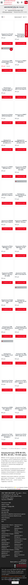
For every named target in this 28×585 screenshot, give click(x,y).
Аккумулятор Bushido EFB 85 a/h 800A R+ (21, 195)
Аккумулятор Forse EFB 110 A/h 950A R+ (20, 88)
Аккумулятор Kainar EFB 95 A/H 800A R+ (7, 115)
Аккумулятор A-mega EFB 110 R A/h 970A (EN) (7, 301)
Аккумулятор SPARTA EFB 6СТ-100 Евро (21, 221)
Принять (15, 582)
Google (19, 489)
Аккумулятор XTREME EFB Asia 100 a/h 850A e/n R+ (21, 141)
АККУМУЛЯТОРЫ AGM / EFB (15, 10)
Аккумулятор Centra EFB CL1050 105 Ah (20, 434)
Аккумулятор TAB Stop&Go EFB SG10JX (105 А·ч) (21, 328)
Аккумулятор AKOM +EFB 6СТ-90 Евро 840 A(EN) (20, 168)
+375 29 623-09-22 (21, 565)
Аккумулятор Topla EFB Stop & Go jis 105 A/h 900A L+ (7, 435)
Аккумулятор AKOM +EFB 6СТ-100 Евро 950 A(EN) (7, 274)
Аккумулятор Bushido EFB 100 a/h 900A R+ (20, 301)
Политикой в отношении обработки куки (12, 576)
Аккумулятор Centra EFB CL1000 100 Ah (7, 381)
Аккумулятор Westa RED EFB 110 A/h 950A (7, 247)
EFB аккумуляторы (7, 12)
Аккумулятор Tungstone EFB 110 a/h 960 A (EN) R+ (7, 89)
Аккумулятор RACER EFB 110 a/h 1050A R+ (7, 221)
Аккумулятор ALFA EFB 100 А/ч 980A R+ (7, 194)
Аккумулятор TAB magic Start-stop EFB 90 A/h (20, 355)
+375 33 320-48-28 (21, 567)
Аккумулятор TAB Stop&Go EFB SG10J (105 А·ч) (7, 328)
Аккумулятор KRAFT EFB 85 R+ (20, 61)
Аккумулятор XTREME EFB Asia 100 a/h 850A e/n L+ (7, 141)
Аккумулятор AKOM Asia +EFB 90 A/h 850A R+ (7, 409)
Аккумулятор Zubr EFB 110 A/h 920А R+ (20, 273)
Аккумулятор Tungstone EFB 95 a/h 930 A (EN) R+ (21, 35)
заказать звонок (26, 30)
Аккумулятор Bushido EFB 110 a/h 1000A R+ (7, 355)
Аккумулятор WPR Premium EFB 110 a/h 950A (7, 62)
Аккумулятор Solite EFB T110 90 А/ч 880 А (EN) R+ (21, 382)
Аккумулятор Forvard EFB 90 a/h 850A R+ (7, 34)
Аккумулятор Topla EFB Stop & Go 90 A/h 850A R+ (21, 409)
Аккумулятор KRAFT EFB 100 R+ (20, 115)
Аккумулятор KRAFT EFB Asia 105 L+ (7, 167)
